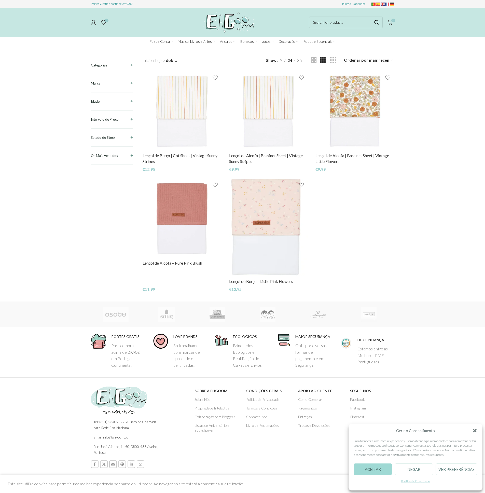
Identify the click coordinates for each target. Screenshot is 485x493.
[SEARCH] (377, 22)
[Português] (373, 4)
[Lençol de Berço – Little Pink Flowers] (268, 227)
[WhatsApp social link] (140, 464)
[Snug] (166, 314)
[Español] (378, 4)
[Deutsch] (392, 4)
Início (147, 60)
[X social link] (104, 464)
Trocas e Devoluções (314, 425)
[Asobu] (116, 314)
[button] (474, 430)
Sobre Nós (203, 399)
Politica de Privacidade (263, 399)
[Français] (387, 4)
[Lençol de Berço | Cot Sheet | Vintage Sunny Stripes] (182, 111)
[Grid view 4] (333, 60)
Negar (413, 469)
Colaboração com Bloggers (215, 417)
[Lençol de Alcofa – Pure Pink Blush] (182, 218)
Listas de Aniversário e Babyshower (212, 427)
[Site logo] (228, 21)
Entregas (305, 417)
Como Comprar (310, 399)
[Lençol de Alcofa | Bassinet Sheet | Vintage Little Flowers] (354, 111)
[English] (383, 4)
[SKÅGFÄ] (369, 314)
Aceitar (373, 469)
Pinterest (357, 417)
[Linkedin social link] (131, 464)
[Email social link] (113, 464)
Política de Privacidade (415, 481)
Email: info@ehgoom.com (112, 437)
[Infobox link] (118, 351)
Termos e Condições (262, 408)
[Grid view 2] (314, 60)
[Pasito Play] (318, 314)
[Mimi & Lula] (267, 314)
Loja (158, 60)
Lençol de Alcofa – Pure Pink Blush (172, 263)
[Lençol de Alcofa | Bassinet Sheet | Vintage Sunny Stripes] (268, 111)
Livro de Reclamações (262, 425)
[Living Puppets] (217, 314)
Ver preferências (456, 469)
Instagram (358, 408)
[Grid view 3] (323, 60)
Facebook (357, 399)
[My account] (93, 22)
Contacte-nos (257, 417)
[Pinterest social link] (122, 464)
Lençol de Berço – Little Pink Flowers (261, 281)
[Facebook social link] (95, 464)
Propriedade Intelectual (212, 408)
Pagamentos (307, 408)
